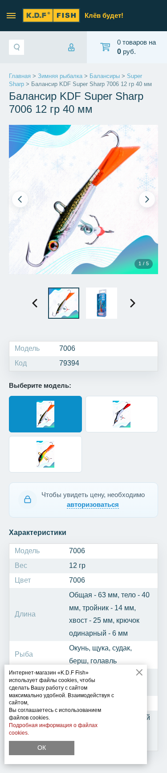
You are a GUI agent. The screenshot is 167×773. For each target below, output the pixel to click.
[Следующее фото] (146, 199)
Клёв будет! (104, 15)
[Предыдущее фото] (20, 199)
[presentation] (35, 303)
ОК (41, 747)
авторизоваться (93, 504)
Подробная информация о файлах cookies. (53, 729)
